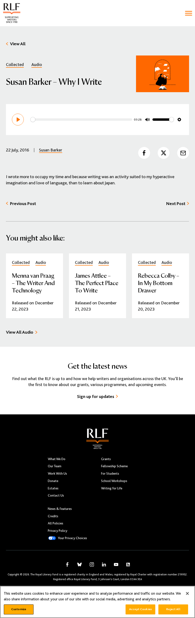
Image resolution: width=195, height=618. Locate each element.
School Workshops (114, 481)
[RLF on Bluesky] (79, 564)
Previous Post (23, 203)
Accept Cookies (140, 609)
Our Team (54, 466)
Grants (106, 459)
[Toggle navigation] (188, 13)
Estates (53, 488)
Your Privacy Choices (72, 538)
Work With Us (57, 473)
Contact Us (56, 495)
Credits (53, 516)
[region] (97, 602)
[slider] (81, 119)
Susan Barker (50, 150)
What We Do (56, 459)
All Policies (55, 523)
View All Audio (19, 332)
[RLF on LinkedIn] (104, 564)
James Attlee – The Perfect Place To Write (96, 282)
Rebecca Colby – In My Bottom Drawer (158, 282)
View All (17, 43)
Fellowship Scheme (114, 466)
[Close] (187, 593)
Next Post (175, 203)
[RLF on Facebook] (67, 564)
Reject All (173, 609)
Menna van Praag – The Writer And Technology (33, 282)
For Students (110, 473)
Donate (53, 481)
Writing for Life (111, 488)
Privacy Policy (57, 530)
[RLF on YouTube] (116, 564)
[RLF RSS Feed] (128, 565)
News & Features (60, 509)
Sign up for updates (95, 396)
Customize (18, 609)
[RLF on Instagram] (92, 564)
